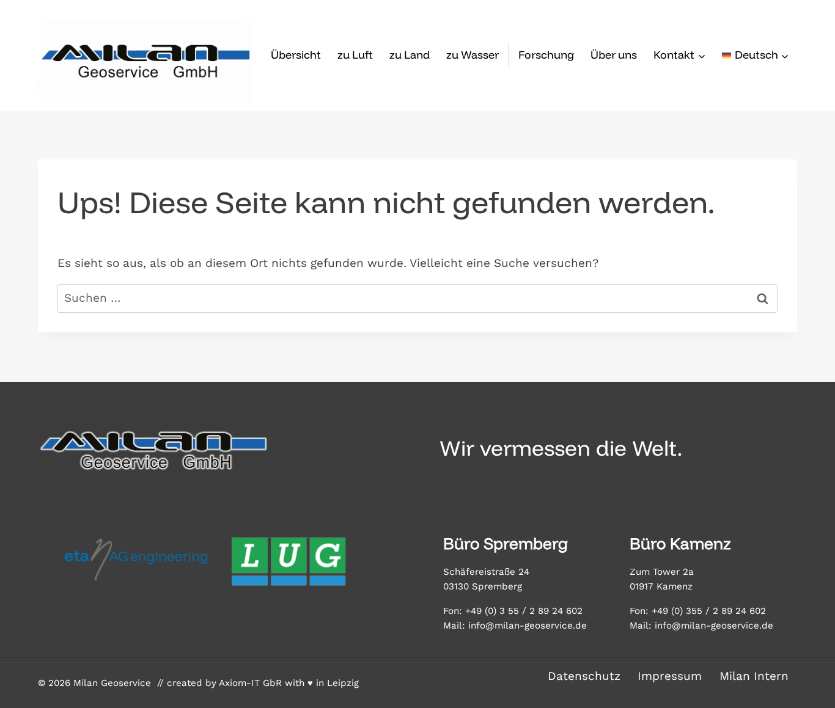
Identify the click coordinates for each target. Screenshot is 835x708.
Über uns (613, 55)
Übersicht (296, 55)
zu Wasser (472, 55)
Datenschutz (584, 676)
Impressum (670, 676)
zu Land (409, 55)
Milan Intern (754, 676)
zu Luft (355, 55)
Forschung (546, 55)
